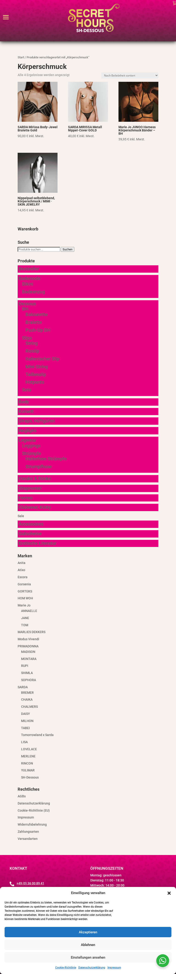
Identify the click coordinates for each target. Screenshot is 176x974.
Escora (23, 577)
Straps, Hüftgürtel (37, 421)
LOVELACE (29, 749)
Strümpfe (31, 453)
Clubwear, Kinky (35, 507)
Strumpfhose (38, 466)
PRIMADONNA (28, 646)
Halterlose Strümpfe (46, 459)
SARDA (23, 687)
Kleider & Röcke (35, 478)
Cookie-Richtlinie (65, 967)
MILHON (27, 721)
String (31, 343)
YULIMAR (28, 770)
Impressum (114, 967)
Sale (21, 516)
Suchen (67, 249)
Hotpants (34, 382)
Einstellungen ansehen (88, 957)
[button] (169, 893)
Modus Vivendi (28, 639)
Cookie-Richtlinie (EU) (34, 810)
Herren (26, 498)
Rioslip (32, 351)
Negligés (27, 430)
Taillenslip (35, 374)
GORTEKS (25, 591)
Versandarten (28, 839)
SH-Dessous (30, 777)
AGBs (22, 796)
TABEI (25, 728)
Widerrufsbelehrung (32, 824)
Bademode (30, 278)
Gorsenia (24, 584)
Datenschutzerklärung (91, 967)
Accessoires (31, 524)
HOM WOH (25, 598)
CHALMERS (29, 706)
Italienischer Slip (42, 359)
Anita (21, 563)
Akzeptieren (88, 932)
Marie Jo (24, 605)
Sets (26, 390)
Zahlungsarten (28, 831)
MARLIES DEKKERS (31, 632)
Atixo (21, 570)
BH (25, 309)
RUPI (24, 666)
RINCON (27, 763)
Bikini (27, 284)
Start (21, 57)
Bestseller (29, 269)
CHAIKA (27, 699)
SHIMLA (27, 673)
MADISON (28, 652)
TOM (24, 625)
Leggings (31, 445)
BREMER (27, 692)
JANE (25, 618)
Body (24, 402)
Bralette (33, 322)
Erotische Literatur (37, 543)
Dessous (27, 303)
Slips (27, 338)
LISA (24, 742)
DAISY (25, 714)
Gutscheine (30, 533)
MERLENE (28, 756)
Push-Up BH (37, 330)
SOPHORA (28, 680)
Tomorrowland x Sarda (37, 735)
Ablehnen (88, 945)
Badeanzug (33, 291)
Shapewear (30, 488)
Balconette (36, 314)
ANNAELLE (29, 611)
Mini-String (36, 366)
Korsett (26, 411)
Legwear (27, 440)
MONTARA (28, 659)
